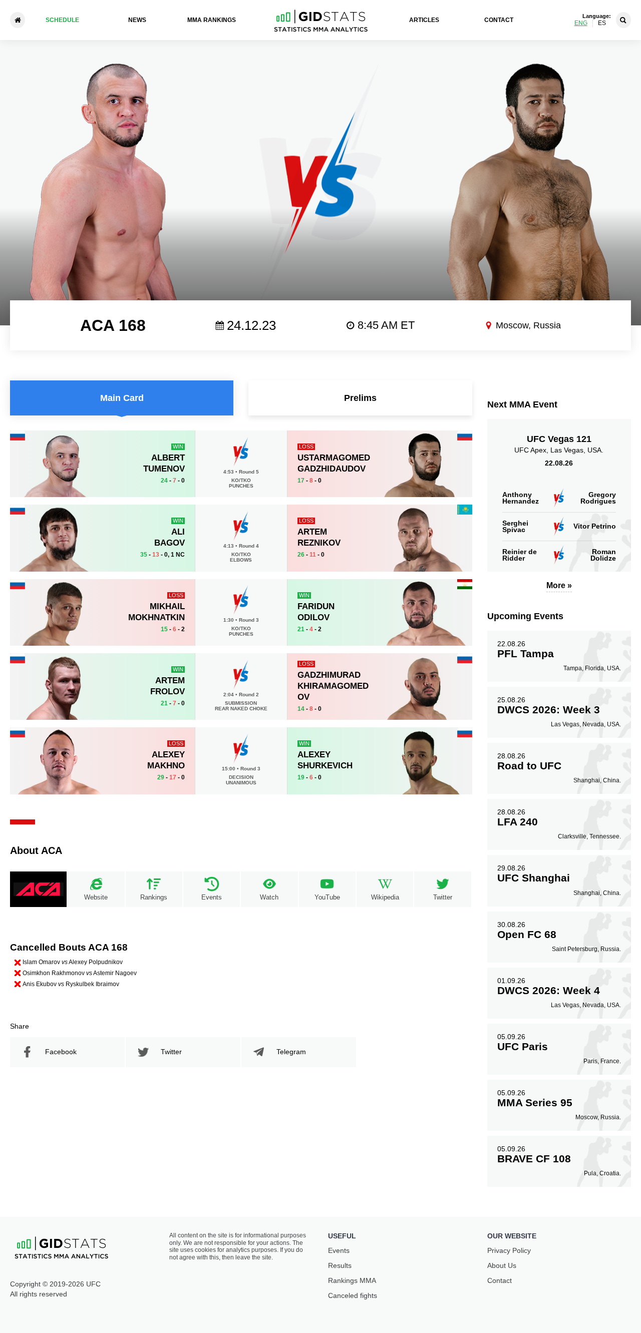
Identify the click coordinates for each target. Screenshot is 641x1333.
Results (340, 1265)
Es (602, 23)
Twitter (171, 1052)
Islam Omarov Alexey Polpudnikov (73, 962)
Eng (580, 23)
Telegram (291, 1052)
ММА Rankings (211, 20)
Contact (498, 20)
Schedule (62, 20)
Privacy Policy (509, 1250)
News (137, 20)
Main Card (122, 398)
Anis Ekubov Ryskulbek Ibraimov (71, 984)
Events (339, 1250)
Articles (424, 20)
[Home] (17, 20)
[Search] (623, 20)
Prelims (360, 398)
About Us (501, 1265)
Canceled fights (352, 1295)
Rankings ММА (352, 1280)
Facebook (61, 1052)
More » (559, 585)
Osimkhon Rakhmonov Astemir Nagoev (80, 973)
